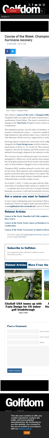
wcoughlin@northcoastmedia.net (21, 206)
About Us (9, 411)
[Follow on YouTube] (35, 5)
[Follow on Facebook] (32, 5)
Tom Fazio (21, 123)
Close (27, 432)
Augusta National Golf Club (32, 235)
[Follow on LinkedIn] (40, 5)
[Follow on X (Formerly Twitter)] (29, 5)
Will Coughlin (12, 44)
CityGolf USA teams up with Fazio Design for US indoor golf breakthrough (23, 306)
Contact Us (20, 411)
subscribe (13, 11)
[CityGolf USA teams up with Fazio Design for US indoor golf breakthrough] (23, 285)
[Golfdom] (25, 407)
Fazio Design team (25, 144)
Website (42, 342)
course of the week (25, 115)
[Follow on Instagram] (43, 5)
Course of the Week (19, 237)
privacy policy (25, 429)
